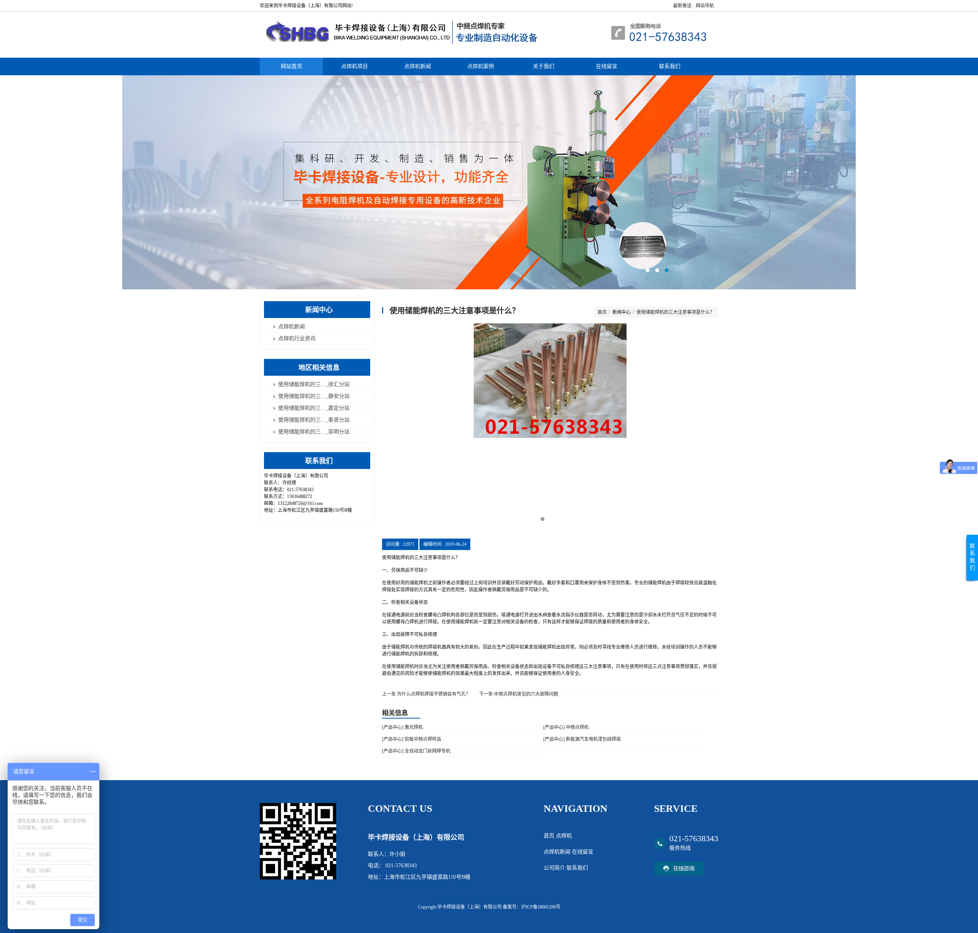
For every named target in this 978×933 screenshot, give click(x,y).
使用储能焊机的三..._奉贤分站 (314, 420)
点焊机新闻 (417, 66)
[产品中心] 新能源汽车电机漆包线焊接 (582, 739)
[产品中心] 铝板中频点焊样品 (411, 739)
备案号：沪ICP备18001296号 (531, 907)
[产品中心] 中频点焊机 (566, 727)
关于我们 (543, 66)
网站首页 (291, 66)
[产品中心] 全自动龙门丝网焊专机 (416, 751)
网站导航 (705, 5)
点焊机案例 (480, 66)
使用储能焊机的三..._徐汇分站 (314, 384)
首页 (602, 312)
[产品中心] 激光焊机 (402, 727)
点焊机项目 (354, 66)
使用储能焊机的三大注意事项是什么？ (675, 312)
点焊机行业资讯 (297, 338)
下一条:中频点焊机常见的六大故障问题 (518, 694)
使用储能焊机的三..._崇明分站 (314, 432)
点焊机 (564, 836)
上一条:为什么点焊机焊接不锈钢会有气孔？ (426, 694)
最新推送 (682, 5)
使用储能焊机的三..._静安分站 (314, 396)
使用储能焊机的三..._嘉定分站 (314, 408)
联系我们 (669, 66)
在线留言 (606, 66)
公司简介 (555, 868)
